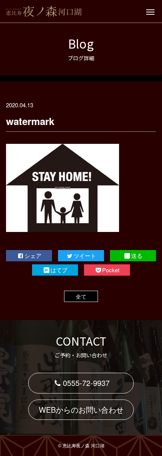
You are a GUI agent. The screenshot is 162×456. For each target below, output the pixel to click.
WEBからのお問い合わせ (81, 409)
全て (81, 296)
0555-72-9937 (86, 382)
